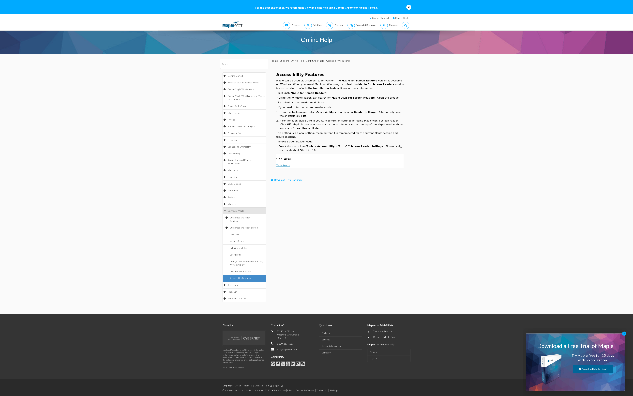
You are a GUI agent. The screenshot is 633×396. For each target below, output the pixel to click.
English (238, 385)
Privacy (290, 390)
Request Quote (402, 18)
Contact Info (278, 325)
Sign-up (373, 352)
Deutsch (259, 385)
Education (233, 177)
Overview (234, 234)
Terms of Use (279, 390)
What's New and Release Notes (243, 82)
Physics (231, 119)
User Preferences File (240, 271)
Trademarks (322, 390)
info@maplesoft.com (287, 349)
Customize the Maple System (244, 227)
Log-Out (373, 358)
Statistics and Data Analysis (241, 126)
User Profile (235, 254)
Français (248, 385)
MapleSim (232, 291)
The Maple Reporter (383, 331)
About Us (228, 325)
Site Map (333, 390)
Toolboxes (233, 285)
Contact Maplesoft (380, 18)
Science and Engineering (239, 146)
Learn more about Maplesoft (234, 367)
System (231, 197)
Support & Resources (331, 346)
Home (274, 60)
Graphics (232, 139)
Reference (233, 190)
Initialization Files (238, 247)
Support (284, 60)
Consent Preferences (305, 390)
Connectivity (234, 153)
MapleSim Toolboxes (238, 298)
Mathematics (234, 112)
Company (326, 352)
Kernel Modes (237, 241)
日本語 (269, 385)
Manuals (232, 204)
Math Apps (233, 170)
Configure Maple (236, 210)
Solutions (326, 339)
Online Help (297, 60)
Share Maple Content (238, 106)
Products (326, 333)
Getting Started (235, 75)
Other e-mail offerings (384, 337)
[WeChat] (303, 364)
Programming (234, 133)
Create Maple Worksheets (241, 89)
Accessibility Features (240, 278)
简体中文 (279, 385)
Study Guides (234, 183)
